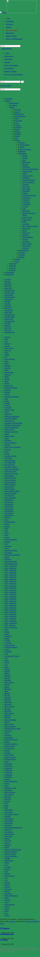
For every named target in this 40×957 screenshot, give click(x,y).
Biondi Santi (26, 162)
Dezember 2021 (9, 315)
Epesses (6, 524)
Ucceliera (25, 239)
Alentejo (7, 344)
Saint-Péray (8, 830)
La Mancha (7, 643)
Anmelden (12, 921)
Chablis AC (8, 414)
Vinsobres (7, 900)
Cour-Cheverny (9, 495)
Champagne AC (9, 421)
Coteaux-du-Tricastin (11, 473)
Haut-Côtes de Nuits (10, 550)
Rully (6, 808)
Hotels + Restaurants (10, 627)
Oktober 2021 (8, 319)
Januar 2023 (8, 288)
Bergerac (7, 379)
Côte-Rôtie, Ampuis (10, 467)
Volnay (6, 902)
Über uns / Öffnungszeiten (13, 74)
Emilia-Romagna (20, 116)
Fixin (6, 531)
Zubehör (7, 62)
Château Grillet (9, 429)
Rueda (6, 805)
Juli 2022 (7, 301)
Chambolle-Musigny (10, 418)
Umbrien (17, 259)
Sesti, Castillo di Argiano (30, 226)
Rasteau (6, 783)
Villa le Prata (26, 246)
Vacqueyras (7, 889)
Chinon (6, 438)
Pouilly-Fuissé (8, 755)
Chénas (6, 434)
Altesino (24, 156)
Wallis (6, 911)
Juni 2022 (7, 304)
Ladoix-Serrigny (9, 645)
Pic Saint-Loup (9, 748)
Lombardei (18, 127)
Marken (17, 129)
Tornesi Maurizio (27, 237)
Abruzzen (18, 110)
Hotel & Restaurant (10, 561)
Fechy (6, 528)
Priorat (6, 761)
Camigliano (25, 167)
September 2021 (9, 321)
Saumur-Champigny (10, 852)
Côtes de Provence (10, 478)
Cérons (6, 412)
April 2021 (7, 328)
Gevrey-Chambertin (10, 539)
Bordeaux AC (8, 385)
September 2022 (9, 297)
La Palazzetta (26, 204)
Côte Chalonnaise (9, 462)
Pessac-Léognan (9, 746)
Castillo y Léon (9, 410)
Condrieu (7, 445)
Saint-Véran (8, 836)
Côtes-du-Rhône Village (11, 491)
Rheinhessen (8, 790)
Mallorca (7, 673)
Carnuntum (7, 407)
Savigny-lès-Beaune (10, 856)
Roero (6, 803)
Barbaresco (7, 366)
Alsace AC (7, 350)
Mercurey (7, 695)
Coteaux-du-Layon (10, 471)
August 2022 (8, 299)
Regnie (6, 786)
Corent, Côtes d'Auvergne (12, 447)
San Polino (25, 224)
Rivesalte (7, 801)
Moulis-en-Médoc (10, 726)
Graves (6, 548)
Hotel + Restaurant (25, 149)
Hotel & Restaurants (10, 564)
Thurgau (7, 874)
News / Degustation (11, 65)
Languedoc (7, 651)
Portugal (13, 266)
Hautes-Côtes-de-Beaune (12, 555)
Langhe (6, 649)
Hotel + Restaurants (10, 623)
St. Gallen (7, 867)
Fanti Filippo (26, 189)
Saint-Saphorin (9, 834)
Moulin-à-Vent (9, 724)
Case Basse (25, 178)
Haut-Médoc (8, 553)
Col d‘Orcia (26, 187)
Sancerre (7, 838)
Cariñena (7, 405)
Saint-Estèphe (8, 821)
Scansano (22, 253)
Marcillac (7, 678)
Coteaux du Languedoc (11, 469)
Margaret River (9, 682)
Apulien (17, 112)
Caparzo (24, 173)
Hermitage (7, 559)
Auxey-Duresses (9, 359)
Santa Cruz (7, 841)
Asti (5, 357)
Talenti (24, 231)
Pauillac (6, 742)
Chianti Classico (24, 145)
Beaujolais (7, 374)
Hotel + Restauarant (10, 566)
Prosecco (7, 779)
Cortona (21, 147)
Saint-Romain (8, 832)
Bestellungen (8, 68)
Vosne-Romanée (9, 904)
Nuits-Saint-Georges (10, 739)
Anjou (6, 352)
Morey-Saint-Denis (10, 720)
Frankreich (13, 105)
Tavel (6, 871)
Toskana (17, 140)
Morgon (6, 722)
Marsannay (7, 689)
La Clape (7, 640)
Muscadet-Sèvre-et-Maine (12, 728)
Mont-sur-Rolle (9, 706)
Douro (6, 520)
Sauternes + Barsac (10, 854)
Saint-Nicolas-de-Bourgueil (13, 827)
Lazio (16, 123)
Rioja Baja (7, 799)
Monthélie (7, 715)
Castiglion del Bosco (28, 180)
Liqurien (17, 125)
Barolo (6, 370)
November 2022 (9, 293)
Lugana (6, 662)
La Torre (25, 206)
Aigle (6, 339)
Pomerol (7, 750)
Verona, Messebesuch (11, 896)
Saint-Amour (8, 812)
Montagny (7, 709)
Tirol (16, 138)
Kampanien (18, 121)
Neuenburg (7, 735)
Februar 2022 (8, 310)
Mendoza (7, 693)
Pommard (7, 753)
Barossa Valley (9, 372)
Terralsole (25, 235)
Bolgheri (22, 143)
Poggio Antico (26, 220)
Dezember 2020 (9, 332)
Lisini (24, 209)
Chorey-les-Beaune (10, 443)
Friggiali (25, 193)
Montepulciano (24, 250)
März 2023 (7, 286)
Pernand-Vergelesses (10, 744)
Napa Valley (8, 731)
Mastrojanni (26, 211)
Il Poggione (26, 200)
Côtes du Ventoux (9, 484)
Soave (6, 865)
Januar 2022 (8, 312)
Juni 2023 (7, 279)
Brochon (7, 394)
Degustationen (19, 114)
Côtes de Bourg (9, 476)
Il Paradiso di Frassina (29, 195)
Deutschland (14, 103)
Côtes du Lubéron (10, 482)
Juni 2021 (7, 323)
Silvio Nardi (26, 228)
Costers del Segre (9, 460)
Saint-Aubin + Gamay (11, 814)
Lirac (6, 658)
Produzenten (8, 56)
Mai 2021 (7, 326)
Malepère (7, 671)
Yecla (6, 913)
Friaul (17, 118)
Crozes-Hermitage (10, 498)
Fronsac (6, 537)
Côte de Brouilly (9, 465)
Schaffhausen (8, 860)
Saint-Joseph (8, 823)
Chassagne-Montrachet (11, 427)
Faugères (7, 526)
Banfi (24, 160)
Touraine (7, 885)
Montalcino (22, 154)
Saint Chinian (8, 810)
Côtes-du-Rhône (9, 489)
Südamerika (9, 274)
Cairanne (7, 403)
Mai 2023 (7, 282)
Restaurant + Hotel (10, 788)
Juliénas (6, 632)
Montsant (7, 717)
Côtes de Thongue (10, 480)
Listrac (6, 660)
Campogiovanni (27, 171)
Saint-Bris (7, 816)
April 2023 (7, 284)
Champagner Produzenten (12, 425)
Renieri (24, 222)
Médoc (6, 691)
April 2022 (7, 306)
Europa (8, 101)
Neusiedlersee (8, 737)
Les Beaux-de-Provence (11, 656)
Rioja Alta (7, 797)
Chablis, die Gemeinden (11, 416)
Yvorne (6, 915)
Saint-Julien (8, 825)
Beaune (6, 377)
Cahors (6, 401)
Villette (6, 898)
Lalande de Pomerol (10, 647)
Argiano (24, 158)
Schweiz (13, 268)
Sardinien (18, 134)
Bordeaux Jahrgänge (10, 388)
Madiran (7, 669)
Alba (5, 341)
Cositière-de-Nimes (10, 456)
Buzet (6, 399)
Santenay (7, 843)
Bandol (6, 363)
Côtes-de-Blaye (9, 487)
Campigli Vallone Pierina (30, 169)
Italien (12, 107)
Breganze (7, 392)
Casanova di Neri (27, 176)
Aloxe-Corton (8, 348)
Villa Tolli (25, 248)
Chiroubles (7, 440)
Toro (5, 880)
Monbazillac (8, 702)
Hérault (6, 557)
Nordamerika (10, 272)
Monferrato (8, 704)
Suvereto (22, 255)
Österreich (13, 263)
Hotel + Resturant (10, 625)
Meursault (7, 698)
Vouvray (7, 909)
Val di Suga (25, 242)
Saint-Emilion (8, 819)
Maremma (22, 151)
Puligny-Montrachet (10, 781)
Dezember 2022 (9, 290)
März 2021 (7, 330)
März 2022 (7, 308)
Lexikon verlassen (5, 85)
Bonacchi (25, 165)
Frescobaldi (25, 191)
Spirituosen (8, 59)
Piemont (17, 132)
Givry (6, 544)
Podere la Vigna (27, 217)
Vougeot (7, 907)
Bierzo (6, 381)
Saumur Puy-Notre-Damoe (12, 849)
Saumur (6, 847)
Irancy (6, 629)
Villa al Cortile (27, 244)
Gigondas (7, 542)
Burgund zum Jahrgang (11, 396)
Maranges (7, 676)
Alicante (7, 346)
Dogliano (7, 517)
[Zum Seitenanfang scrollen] (0, 956)
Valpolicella (8, 893)
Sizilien (17, 136)
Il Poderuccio (26, 198)
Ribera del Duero (9, 792)
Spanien (12, 270)
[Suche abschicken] (22, 82)
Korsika (6, 638)
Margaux (7, 684)
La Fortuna (25, 202)
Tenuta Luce (26, 233)
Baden (6, 361)
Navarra (6, 733)
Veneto (17, 261)
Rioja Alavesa (8, 794)
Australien (9, 99)
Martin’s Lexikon (10, 71)
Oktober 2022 (8, 295)
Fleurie (6, 533)
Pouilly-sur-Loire (9, 757)
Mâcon (6, 667)
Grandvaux (7, 546)
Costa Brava (8, 458)
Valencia (7, 891)
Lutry (6, 665)
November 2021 (9, 317)
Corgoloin (7, 449)
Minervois (7, 700)
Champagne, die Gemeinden (13, 423)
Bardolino (7, 368)
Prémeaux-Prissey (10, 759)
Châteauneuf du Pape (11, 432)
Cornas (6, 451)
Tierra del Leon (9, 876)
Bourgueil (7, 390)
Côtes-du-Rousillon (10, 493)
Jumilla (6, 634)
